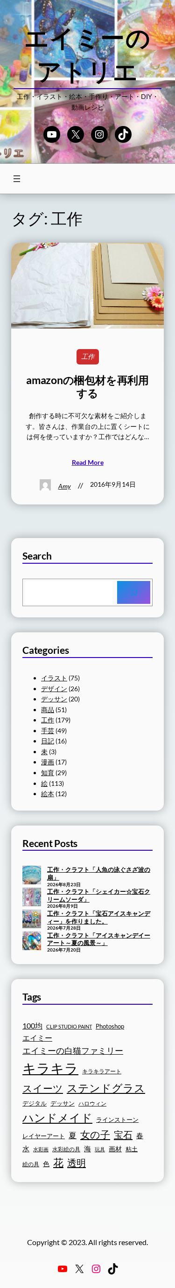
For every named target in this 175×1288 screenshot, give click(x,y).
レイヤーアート (43, 1136)
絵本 (47, 794)
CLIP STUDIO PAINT (69, 1026)
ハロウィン (92, 1103)
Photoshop (110, 1026)
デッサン (54, 699)
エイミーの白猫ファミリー (72, 1050)
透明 (76, 1162)
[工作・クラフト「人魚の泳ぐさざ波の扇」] (31, 876)
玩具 (100, 1149)
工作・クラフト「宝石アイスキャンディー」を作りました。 (98, 917)
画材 (115, 1149)
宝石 (123, 1134)
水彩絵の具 (66, 1149)
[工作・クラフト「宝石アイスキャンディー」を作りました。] (31, 920)
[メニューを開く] (16, 178)
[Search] (133, 592)
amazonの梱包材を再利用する (87, 386)
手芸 (47, 731)
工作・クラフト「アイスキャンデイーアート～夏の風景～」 (98, 939)
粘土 (132, 1149)
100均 (32, 1025)
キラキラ (50, 1068)
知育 (47, 773)
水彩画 (41, 1149)
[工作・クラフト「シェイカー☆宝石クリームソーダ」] (31, 898)
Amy (64, 486)
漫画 (47, 762)
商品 (47, 710)
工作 (87, 356)
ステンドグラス (106, 1087)
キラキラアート (101, 1071)
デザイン (54, 689)
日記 (47, 741)
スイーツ (42, 1088)
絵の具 (30, 1164)
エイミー (37, 1038)
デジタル (34, 1103)
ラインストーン (117, 1119)
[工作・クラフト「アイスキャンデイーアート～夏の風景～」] (31, 941)
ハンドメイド (57, 1117)
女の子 (95, 1134)
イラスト (54, 678)
